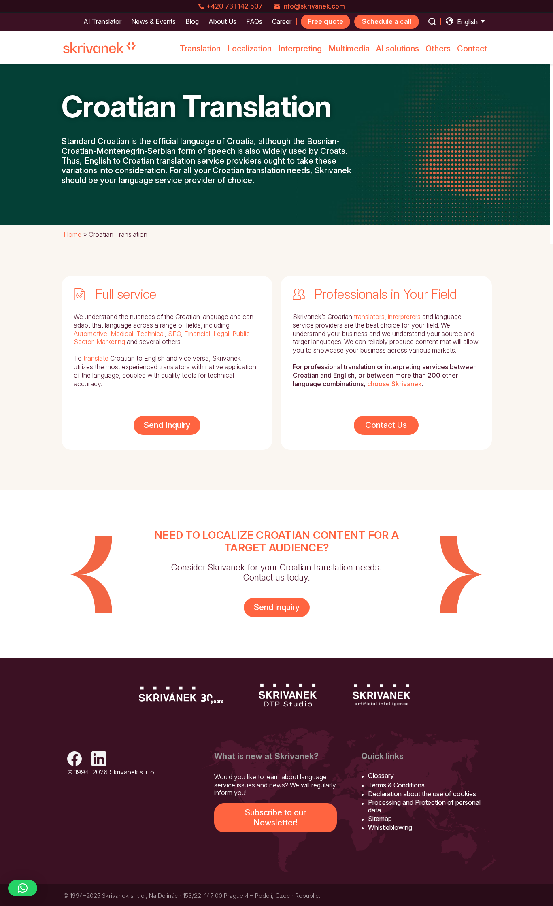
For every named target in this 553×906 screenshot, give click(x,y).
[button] (22, 888)
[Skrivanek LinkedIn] (98, 759)
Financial (197, 334)
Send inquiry (277, 607)
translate (95, 358)
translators (369, 317)
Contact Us (386, 425)
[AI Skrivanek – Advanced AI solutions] (381, 695)
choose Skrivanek (394, 384)
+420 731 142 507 (234, 6)
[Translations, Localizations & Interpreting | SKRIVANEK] (99, 47)
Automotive (90, 334)
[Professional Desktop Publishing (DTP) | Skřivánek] (287, 695)
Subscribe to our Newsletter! (275, 817)
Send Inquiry (167, 425)
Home (72, 234)
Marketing (110, 342)
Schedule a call (386, 21)
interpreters (404, 317)
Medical (122, 334)
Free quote (325, 21)
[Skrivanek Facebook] (74, 759)
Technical (150, 334)
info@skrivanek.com (313, 6)
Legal (221, 334)
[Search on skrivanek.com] (432, 21)
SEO (174, 334)
